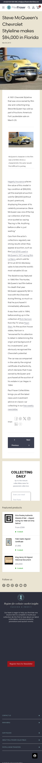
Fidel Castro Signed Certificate (22, 540)
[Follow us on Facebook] (3, 585)
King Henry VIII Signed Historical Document (23, 558)
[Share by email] (28, 419)
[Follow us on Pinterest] (16, 585)
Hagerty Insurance (16, 181)
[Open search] (29, 7)
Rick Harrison (26, 319)
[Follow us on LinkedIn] (25, 585)
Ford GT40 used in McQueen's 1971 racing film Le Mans (20, 255)
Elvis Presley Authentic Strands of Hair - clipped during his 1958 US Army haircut (24, 519)
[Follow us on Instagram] (12, 585)
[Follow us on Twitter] (8, 585)
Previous (15, 445)
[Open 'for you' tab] (35, 755)
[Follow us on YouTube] (20, 585)
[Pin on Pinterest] (20, 419)
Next (28, 440)
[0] (38, 7)
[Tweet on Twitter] (24, 419)
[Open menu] (3, 7)
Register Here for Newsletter (21, 664)
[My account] (33, 7)
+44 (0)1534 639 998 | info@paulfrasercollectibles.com (21, 2)
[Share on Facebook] (16, 419)
